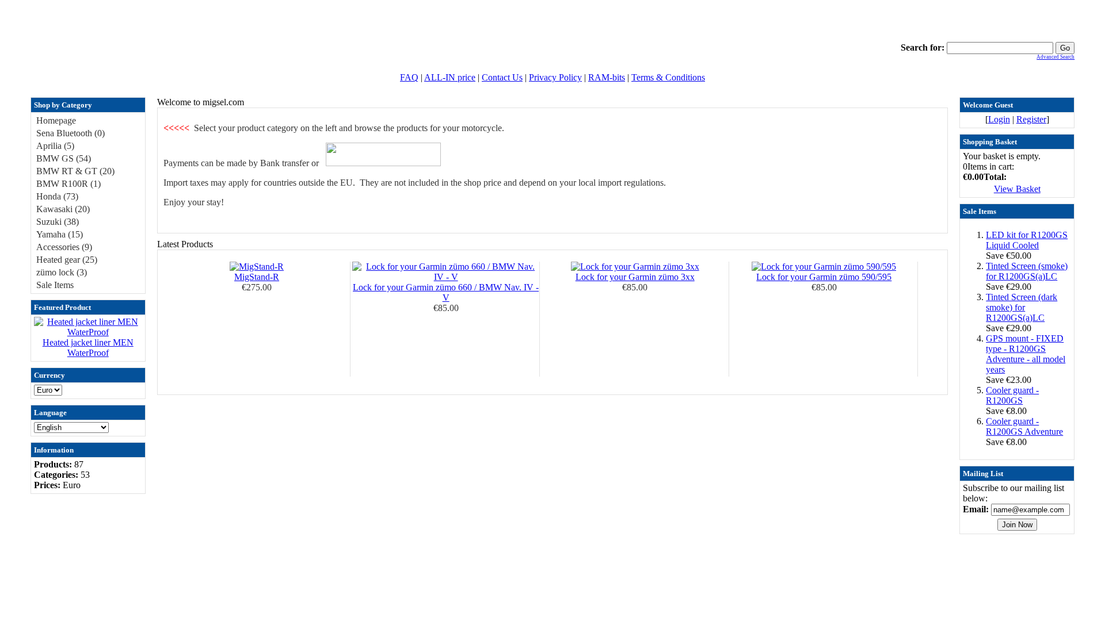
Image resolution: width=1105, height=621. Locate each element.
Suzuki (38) (57, 222)
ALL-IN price (449, 77)
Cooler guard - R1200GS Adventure (1024, 426)
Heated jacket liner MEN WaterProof (88, 348)
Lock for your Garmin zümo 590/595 (823, 277)
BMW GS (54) (63, 158)
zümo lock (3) (61, 272)
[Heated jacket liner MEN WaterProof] (88, 332)
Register (1031, 119)
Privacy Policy (555, 77)
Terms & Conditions (668, 77)
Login (999, 119)
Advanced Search (1055, 57)
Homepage (56, 120)
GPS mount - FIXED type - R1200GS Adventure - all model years (1025, 354)
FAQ (409, 77)
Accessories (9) (64, 247)
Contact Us (502, 77)
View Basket (1017, 189)
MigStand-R (256, 277)
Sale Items (55, 285)
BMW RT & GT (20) (75, 171)
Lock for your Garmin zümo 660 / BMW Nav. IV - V (446, 292)
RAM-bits (606, 77)
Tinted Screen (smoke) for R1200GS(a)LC (1027, 271)
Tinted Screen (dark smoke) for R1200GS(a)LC (1021, 307)
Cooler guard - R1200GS (1012, 395)
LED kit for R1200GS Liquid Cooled (1027, 240)
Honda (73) (57, 196)
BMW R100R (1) (68, 184)
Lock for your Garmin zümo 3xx (635, 277)
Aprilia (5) (55, 146)
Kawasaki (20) (63, 209)
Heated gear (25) (66, 259)
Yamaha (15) (59, 234)
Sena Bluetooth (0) (70, 133)
